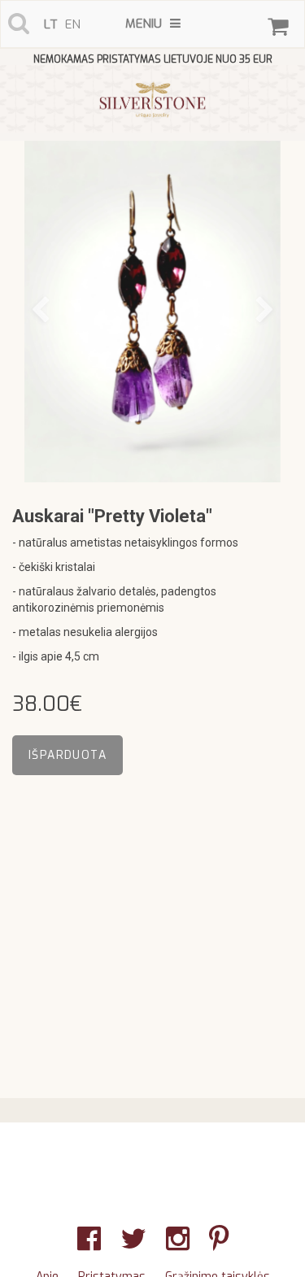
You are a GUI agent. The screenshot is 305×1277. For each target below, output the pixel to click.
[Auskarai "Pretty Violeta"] (152, 311)
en (73, 24)
